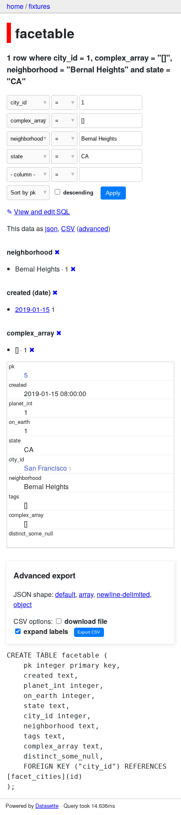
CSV (68, 228)
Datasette (47, 806)
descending (77, 192)
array (86, 594)
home (15, 6)
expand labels (45, 631)
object (22, 604)
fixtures (39, 6)
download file (85, 621)
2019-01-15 (32, 309)
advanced (93, 228)
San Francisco (45, 468)
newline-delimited (123, 594)
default (65, 594)
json (51, 228)
